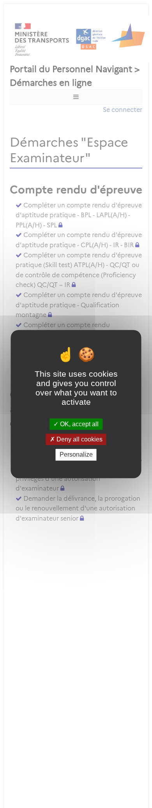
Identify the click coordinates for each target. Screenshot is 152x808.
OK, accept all (78, 424)
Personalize (76, 455)
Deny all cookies (79, 439)
